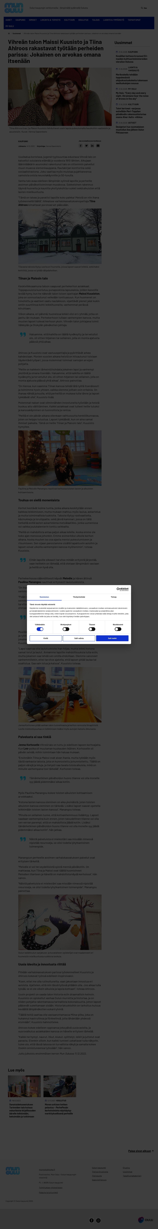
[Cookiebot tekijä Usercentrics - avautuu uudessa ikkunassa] (118, 589)
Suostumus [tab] (44, 597)
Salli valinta (79, 638)
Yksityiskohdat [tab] (79, 597)
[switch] (66, 629)
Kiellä (45, 638)
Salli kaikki (112, 638)
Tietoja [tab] (113, 597)
